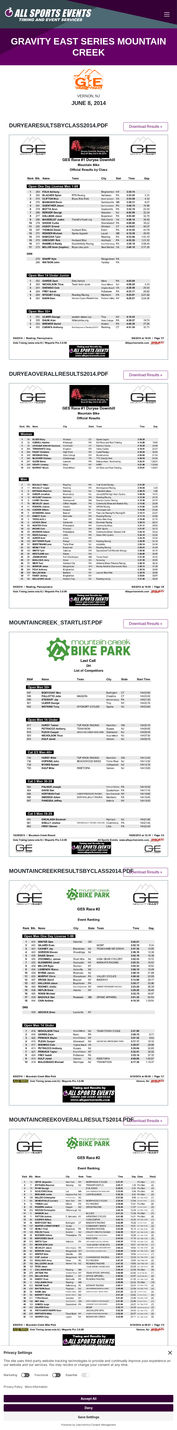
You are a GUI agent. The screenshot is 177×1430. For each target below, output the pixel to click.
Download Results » (145, 126)
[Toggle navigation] (166, 14)
